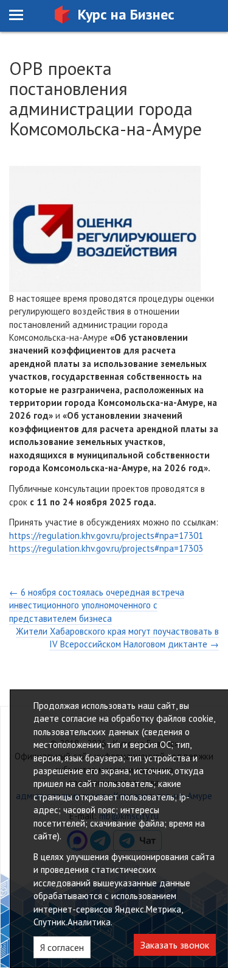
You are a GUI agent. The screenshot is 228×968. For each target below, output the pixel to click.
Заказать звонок (174, 945)
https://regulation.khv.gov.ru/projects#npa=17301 (106, 535)
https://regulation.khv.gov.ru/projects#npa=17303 (106, 548)
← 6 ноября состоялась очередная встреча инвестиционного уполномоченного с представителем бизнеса (96, 605)
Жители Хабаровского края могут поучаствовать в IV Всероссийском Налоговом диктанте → (117, 637)
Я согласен (62, 947)
